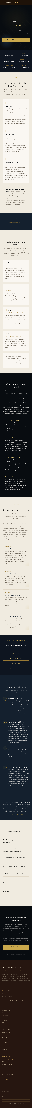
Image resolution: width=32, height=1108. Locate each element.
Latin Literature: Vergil (6, 1069)
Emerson (10, 3)
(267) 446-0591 (9, 990)
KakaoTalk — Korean (8, 994)
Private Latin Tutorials (6, 1082)
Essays (3, 1096)
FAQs (3, 1022)
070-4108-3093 (9, 988)
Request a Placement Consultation (16, 947)
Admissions (4, 1017)
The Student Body (5, 1015)
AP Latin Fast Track (6, 1037)
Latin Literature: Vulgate (7, 1076)
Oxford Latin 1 (5, 1047)
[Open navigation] (29, 3)
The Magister (4, 1013)
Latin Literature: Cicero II (7, 1074)
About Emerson (5, 1008)
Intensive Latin (5, 1039)
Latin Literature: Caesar (7, 1066)
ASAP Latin (4, 1042)
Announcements (5, 1089)
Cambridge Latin (5, 1052)
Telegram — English (8, 996)
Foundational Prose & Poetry (8, 1064)
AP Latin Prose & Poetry (7, 1061)
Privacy (11, 1106)
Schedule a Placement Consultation (16, 39)
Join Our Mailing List (15, 1000)
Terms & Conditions (18, 1106)
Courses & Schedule (6, 1032)
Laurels (3, 1094)
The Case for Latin (6, 1010)
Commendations (5, 1091)
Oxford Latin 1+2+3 (6, 1044)
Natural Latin (4, 1049)
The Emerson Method (6, 1029)
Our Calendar (5, 1020)
